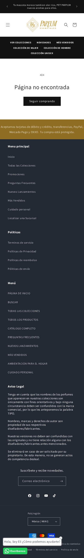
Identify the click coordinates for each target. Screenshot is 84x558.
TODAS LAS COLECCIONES (24, 311)
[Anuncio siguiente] (76, 6)
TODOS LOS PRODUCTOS (23, 319)
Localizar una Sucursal (22, 218)
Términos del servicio (47, 549)
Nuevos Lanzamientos (22, 191)
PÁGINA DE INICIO (19, 293)
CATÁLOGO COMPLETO (21, 328)
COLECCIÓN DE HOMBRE (57, 47)
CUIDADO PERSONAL (21, 372)
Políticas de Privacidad (22, 251)
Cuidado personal (19, 209)
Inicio (11, 156)
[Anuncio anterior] (7, 6)
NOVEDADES (44, 42)
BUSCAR (13, 302)
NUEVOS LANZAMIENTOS (23, 346)
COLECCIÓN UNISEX (42, 53)
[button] (8, 25)
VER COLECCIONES (20, 42)
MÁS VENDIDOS (65, 42)
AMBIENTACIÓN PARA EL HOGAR (27, 363)
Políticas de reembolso (22, 260)
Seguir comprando (42, 101)
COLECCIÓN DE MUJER (25, 47)
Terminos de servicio (21, 242)
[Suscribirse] (61, 481)
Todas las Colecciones (22, 165)
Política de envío (69, 549)
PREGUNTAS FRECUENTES (23, 337)
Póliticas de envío (19, 269)
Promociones (16, 174)
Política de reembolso (69, 543)
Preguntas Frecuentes (22, 183)
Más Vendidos (16, 200)
